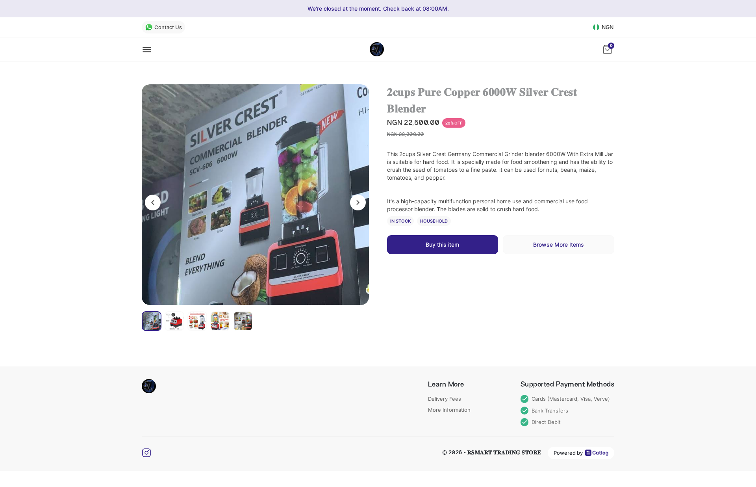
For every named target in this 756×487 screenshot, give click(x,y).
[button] (255, 194)
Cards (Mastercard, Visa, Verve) (571, 399)
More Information (449, 410)
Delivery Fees (444, 399)
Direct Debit (546, 422)
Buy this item (442, 244)
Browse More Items (558, 244)
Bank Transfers (550, 410)
